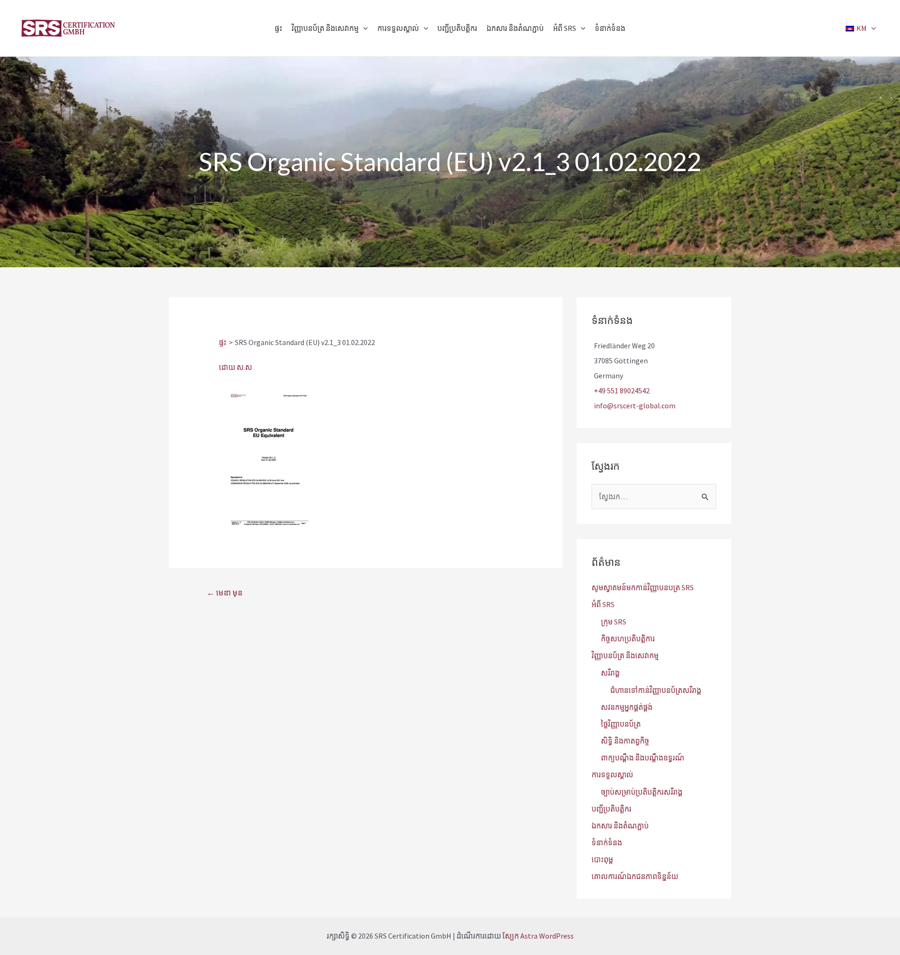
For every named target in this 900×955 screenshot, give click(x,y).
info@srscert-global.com (634, 405)
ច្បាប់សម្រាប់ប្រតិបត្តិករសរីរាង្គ (641, 792)
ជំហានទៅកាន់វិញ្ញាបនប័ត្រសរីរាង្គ (655, 690)
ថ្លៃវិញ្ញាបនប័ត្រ (621, 724)
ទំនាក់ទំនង (607, 842)
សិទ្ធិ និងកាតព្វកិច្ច (625, 740)
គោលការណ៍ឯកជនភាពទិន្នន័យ (635, 876)
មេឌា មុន (225, 592)
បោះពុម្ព (602, 859)
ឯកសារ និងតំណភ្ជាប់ (620, 825)
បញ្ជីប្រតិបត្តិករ (611, 808)
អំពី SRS (603, 604)
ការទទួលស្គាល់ (612, 774)
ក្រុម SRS (613, 621)
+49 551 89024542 (622, 390)
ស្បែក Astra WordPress (538, 935)
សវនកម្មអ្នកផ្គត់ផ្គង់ (626, 707)
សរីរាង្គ (610, 672)
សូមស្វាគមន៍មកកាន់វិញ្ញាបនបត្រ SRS (643, 587)
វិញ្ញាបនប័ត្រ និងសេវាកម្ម (625, 655)
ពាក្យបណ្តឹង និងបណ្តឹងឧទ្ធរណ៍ (642, 757)
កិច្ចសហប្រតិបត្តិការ (628, 638)
